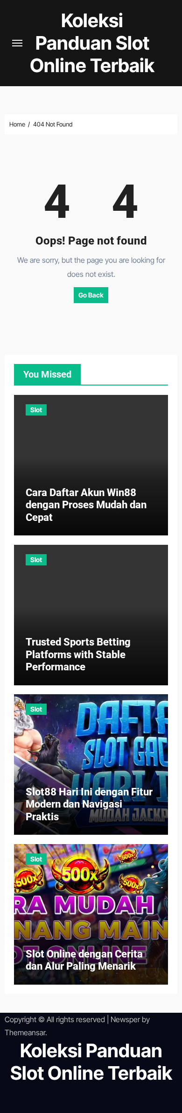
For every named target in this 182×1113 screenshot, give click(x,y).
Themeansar (25, 1032)
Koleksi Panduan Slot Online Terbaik (92, 43)
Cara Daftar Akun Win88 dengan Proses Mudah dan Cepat (86, 505)
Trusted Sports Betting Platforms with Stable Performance (78, 654)
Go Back (91, 295)
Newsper (125, 1019)
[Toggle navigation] (17, 43)
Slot (36, 410)
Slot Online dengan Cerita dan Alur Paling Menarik (84, 960)
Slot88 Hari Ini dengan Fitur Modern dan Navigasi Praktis (89, 804)
